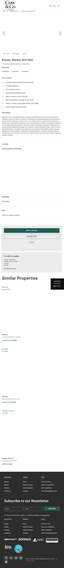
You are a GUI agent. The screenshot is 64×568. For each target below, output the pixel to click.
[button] (60, 33)
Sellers (6, 485)
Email (14, 268)
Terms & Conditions (47, 485)
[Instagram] (16, 558)
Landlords (7, 491)
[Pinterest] (6, 562)
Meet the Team (28, 485)
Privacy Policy (46, 482)
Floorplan (16, 53)
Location (7, 53)
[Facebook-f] (6, 558)
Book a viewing (31, 230)
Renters (6, 488)
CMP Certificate (46, 488)
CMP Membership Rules (49, 491)
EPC (25, 53)
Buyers (6, 482)
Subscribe (52, 508)
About (25, 482)
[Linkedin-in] (21, 558)
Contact (25, 491)
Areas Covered (28, 488)
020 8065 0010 (32, 236)
